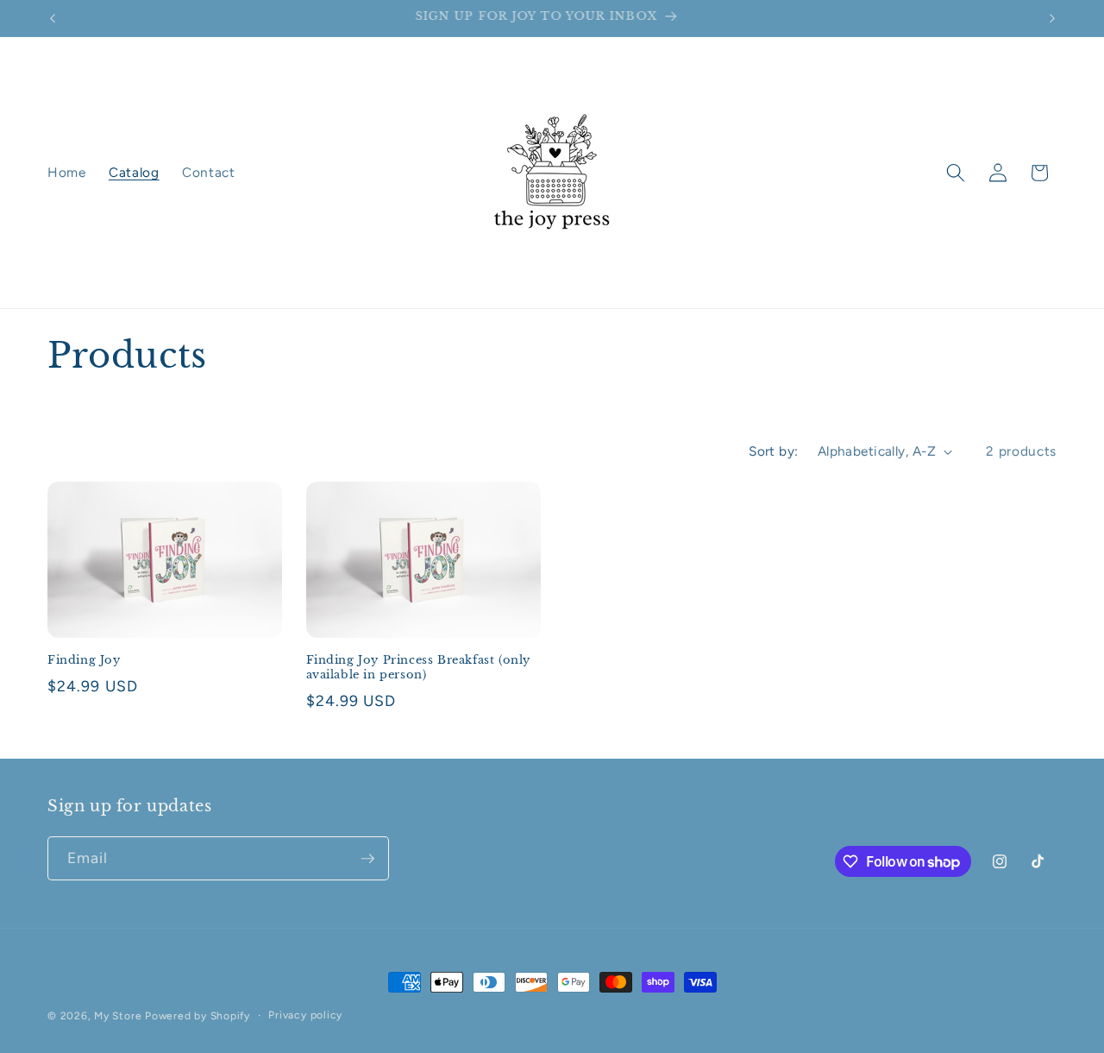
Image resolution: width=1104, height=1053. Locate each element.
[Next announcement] (1052, 18)
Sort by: (774, 451)
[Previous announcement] (53, 18)
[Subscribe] (367, 858)
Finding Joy (84, 660)
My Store (117, 1016)
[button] (955, 172)
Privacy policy (305, 1015)
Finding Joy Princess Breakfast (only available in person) (418, 667)
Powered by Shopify (197, 1016)
